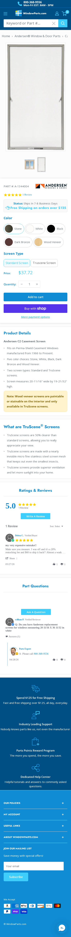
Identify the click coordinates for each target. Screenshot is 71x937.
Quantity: (10, 284)
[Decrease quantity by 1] (22, 284)
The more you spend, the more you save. (36, 755)
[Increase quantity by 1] (37, 284)
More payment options (35, 317)
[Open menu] (5, 13)
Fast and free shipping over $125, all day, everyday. (35, 703)
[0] (64, 13)
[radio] (14, 229)
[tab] (36, 516)
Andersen (51, 186)
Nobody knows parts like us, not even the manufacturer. (36, 729)
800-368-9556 (32, 2)
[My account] (57, 14)
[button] (12, 558)
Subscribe (16, 877)
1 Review (27, 194)
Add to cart (35, 297)
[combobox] (57, 526)
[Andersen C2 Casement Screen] (36, 96)
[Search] (62, 23)
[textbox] (65, 527)
